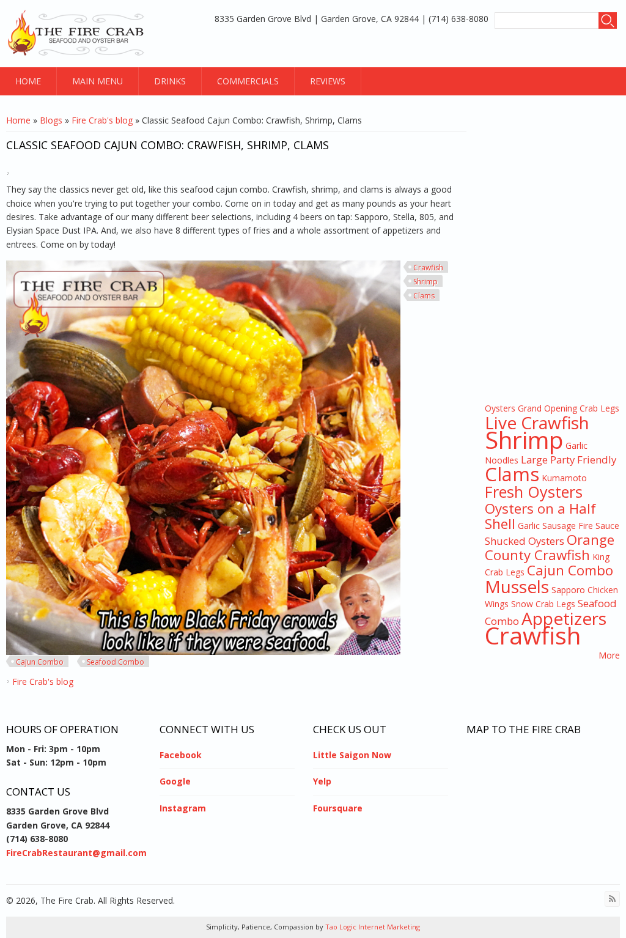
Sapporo (568, 590)
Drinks (170, 81)
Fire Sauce (598, 525)
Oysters (500, 408)
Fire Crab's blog (102, 120)
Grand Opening (547, 408)
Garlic (529, 525)
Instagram (183, 808)
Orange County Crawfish (549, 547)
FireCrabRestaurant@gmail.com (76, 853)
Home (28, 81)
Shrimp (425, 281)
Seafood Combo (115, 662)
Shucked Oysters (524, 541)
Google (175, 781)
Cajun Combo (40, 662)
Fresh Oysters (534, 491)
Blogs (51, 120)
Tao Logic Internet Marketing (371, 926)
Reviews (327, 81)
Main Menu (97, 81)
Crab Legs (599, 408)
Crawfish (428, 267)
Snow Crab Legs (543, 604)
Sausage (559, 525)
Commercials (248, 81)
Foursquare (338, 808)
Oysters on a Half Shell (540, 516)
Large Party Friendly (568, 459)
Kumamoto (564, 478)
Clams (424, 295)
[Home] (78, 33)
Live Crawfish (537, 422)
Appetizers (563, 618)
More (609, 655)
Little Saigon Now (352, 755)
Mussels (517, 586)
